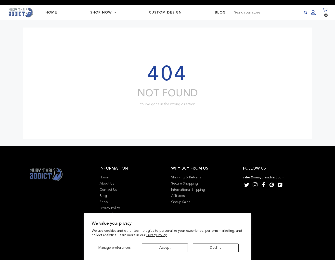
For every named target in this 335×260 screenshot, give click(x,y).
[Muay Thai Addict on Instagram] (255, 185)
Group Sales (180, 202)
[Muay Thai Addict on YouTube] (280, 185)
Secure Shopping (184, 183)
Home (104, 177)
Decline (215, 248)
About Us (107, 183)
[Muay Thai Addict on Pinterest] (271, 185)
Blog (103, 196)
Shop (104, 202)
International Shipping (188, 190)
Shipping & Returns (186, 177)
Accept (164, 248)
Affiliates (178, 196)
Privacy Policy (110, 208)
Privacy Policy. (156, 235)
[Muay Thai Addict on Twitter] (246, 185)
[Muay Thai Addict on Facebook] (263, 185)
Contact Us (108, 190)
